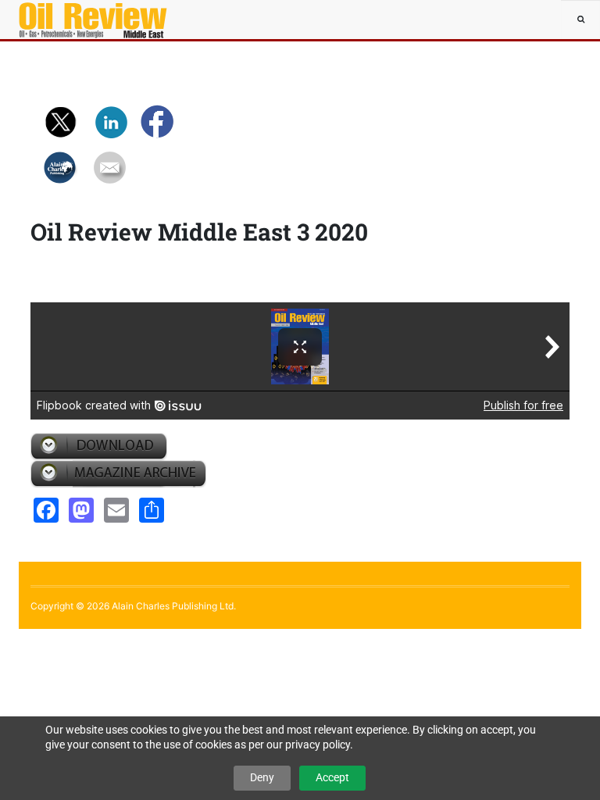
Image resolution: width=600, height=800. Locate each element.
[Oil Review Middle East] (65, 19)
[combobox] (580, 19)
